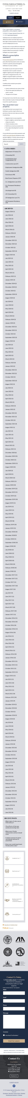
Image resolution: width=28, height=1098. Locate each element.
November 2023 (10, 330)
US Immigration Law (11, 197)
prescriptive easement (9, 59)
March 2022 (9, 402)
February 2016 (10, 654)
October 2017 (10, 582)
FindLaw (20, 1095)
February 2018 (10, 567)
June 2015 (8, 683)
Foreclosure (9, 174)
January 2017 (9, 614)
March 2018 (9, 564)
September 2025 (10, 251)
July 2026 (8, 215)
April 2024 (8, 312)
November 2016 (10, 621)
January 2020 (9, 485)
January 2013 (9, 787)
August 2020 (9, 467)
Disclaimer (5, 1031)
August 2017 (9, 589)
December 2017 (10, 575)
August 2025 (9, 254)
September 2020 (10, 463)
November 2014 (10, 708)
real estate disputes (11, 135)
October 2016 (10, 625)
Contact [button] (20, 21)
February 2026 (10, 233)
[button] (8, 22)
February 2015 (10, 697)
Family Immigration (11, 171)
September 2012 (10, 801)
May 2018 (8, 557)
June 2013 (8, 769)
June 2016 (8, 639)
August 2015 (9, 675)
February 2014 (10, 740)
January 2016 (9, 657)
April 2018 (8, 560)
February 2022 (10, 406)
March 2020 (9, 478)
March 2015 (9, 693)
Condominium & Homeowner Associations (17, 884)
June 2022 (8, 391)
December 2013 (10, 747)
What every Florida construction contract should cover (14, 833)
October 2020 (10, 460)
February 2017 (10, 611)
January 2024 (9, 323)
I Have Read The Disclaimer (12, 1035)
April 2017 (8, 603)
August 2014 (9, 719)
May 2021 (8, 438)
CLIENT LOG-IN (14, 13)
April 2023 (8, 355)
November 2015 (10, 665)
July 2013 (8, 765)
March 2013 (9, 780)
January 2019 (9, 528)
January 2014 (9, 744)
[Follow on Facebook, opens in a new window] (14, 1086)
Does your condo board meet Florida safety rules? (14, 844)
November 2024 (10, 287)
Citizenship (9, 155)
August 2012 (9, 805)
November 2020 (10, 456)
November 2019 (10, 492)
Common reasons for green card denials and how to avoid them (13, 839)
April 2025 (8, 269)
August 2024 (9, 298)
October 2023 (10, 334)
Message (5, 1013)
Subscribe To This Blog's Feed (10, 924)
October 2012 (10, 798)
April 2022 (8, 398)
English (10, 17)
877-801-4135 (11, 980)
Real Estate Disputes (12, 35)
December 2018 (10, 532)
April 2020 (8, 474)
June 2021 (8, 434)
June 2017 (8, 596)
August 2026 (9, 211)
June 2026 (8, 219)
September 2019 (10, 499)
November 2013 (10, 751)
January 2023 (9, 366)
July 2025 (8, 258)
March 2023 (9, 359)
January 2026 (9, 236)
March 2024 (9, 316)
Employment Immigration (13, 167)
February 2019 (10, 524)
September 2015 (10, 672)
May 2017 (8, 600)
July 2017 (8, 593)
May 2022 (8, 395)
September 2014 (10, 715)
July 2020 (8, 470)
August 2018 (9, 546)
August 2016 (9, 632)
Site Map (11, 1093)
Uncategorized (10, 190)
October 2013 (10, 755)
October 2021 (10, 420)
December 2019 (10, 488)
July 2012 (8, 809)
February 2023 (10, 362)
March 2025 (9, 272)
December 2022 (10, 370)
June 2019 (8, 510)
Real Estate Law (15, 871)
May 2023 (8, 352)
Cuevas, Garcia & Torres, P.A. (15, 33)
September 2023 (10, 337)
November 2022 (10, 373)
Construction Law (11, 164)
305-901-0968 (16, 10)
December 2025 (10, 240)
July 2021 (8, 431)
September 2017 (10, 585)
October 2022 (10, 377)
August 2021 (9, 427)
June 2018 (8, 553)
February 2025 (10, 276)
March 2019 (9, 521)
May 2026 (8, 222)
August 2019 (9, 503)
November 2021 (10, 416)
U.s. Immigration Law (11, 182)
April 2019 (8, 517)
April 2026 (8, 226)
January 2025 (9, 280)
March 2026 (9, 229)
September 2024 (10, 294)
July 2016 (8, 636)
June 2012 (8, 812)
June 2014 (8, 726)
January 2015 (9, 701)
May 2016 (8, 643)
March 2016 (9, 650)
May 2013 (8, 773)
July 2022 (8, 388)
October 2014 (10, 711)
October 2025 (10, 247)
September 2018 (10, 542)
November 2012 (10, 794)
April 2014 (8, 733)
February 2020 (10, 481)
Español (18, 17)
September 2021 (10, 424)
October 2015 (10, 668)
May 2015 (8, 686)
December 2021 (10, 413)
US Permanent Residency (13, 201)
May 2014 (8, 729)
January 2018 (9, 571)
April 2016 (8, 647)
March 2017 (9, 607)
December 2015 (10, 661)
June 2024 (8, 305)
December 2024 (10, 283)
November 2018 (10, 535)
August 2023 (9, 341)
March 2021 (9, 445)
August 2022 (9, 384)
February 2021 (10, 449)
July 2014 (8, 722)
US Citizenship (10, 194)
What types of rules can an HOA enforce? (13, 821)
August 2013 (9, 762)
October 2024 (10, 290)
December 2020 (10, 452)
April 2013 (8, 776)
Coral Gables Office (14, 1071)
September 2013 (10, 758)
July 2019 (8, 506)
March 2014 (9, 737)
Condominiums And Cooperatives (11, 159)
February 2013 (10, 783)
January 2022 (9, 409)
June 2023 (8, 348)
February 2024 (10, 319)
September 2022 (10, 380)
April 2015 (8, 690)
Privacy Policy (17, 1093)
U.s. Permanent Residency (13, 185)
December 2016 (10, 618)
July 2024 (8, 301)
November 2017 (10, 578)
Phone (5, 1005)
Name (4, 989)
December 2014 (10, 704)
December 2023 (10, 326)
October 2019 (10, 496)
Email (5, 997)
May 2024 (8, 308)
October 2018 (10, 539)
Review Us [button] (14, 1076)
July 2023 (8, 344)
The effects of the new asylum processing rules (12, 827)
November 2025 (10, 244)
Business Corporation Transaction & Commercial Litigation (17, 900)
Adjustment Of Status (12, 151)
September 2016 (10, 629)
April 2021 (8, 442)
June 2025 (8, 262)
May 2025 (8, 265)
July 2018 (8, 550)
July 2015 (8, 679)
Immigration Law (16, 858)
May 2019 (8, 514)
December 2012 (10, 791)
